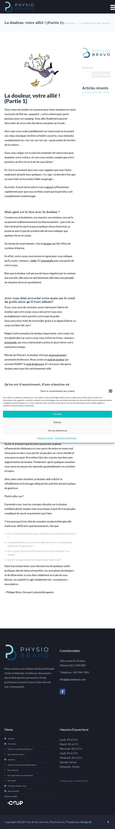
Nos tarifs (11, 780)
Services (11, 759)
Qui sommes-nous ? (16, 754)
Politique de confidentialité (65, 438)
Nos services (12, 770)
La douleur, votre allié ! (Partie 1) (32, 98)
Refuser (57, 422)
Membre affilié (10, 796)
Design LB (85, 822)
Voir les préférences (57, 430)
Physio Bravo (69, 23)
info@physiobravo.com (73, 679)
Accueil (53, 23)
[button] (110, 390)
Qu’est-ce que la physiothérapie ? (22, 765)
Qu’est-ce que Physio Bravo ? (20, 749)
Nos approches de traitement (20, 775)
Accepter (57, 414)
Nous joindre (13, 791)
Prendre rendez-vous (17, 786)
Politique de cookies (45, 438)
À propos (12, 744)
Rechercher (87, 67)
